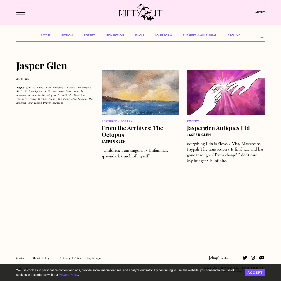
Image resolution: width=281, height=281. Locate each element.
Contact (21, 258)
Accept (255, 272)
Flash (139, 35)
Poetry (89, 35)
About (260, 12)
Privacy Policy (68, 274)
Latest (45, 35)
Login (91, 258)
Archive (233, 35)
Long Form (163, 35)
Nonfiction (115, 35)
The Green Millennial (200, 35)
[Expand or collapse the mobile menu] (20, 13)
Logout (99, 258)
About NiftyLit (43, 258)
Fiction (67, 35)
